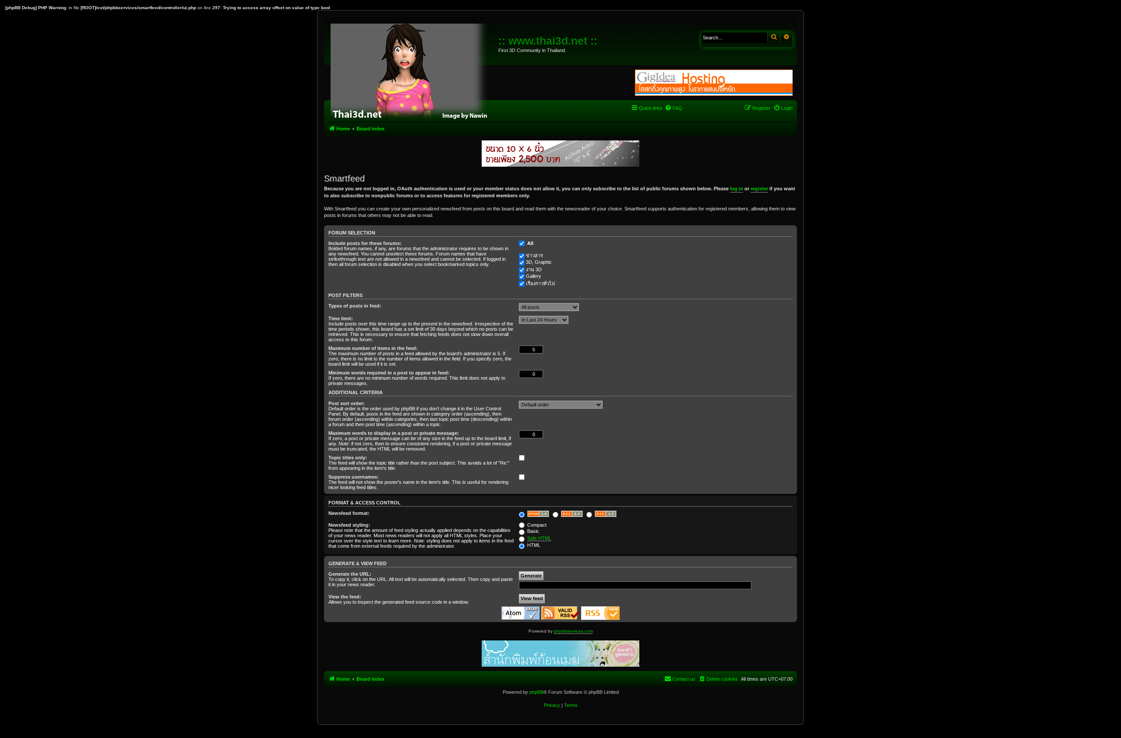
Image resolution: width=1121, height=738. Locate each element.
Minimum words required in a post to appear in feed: (389, 372)
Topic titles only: (347, 457)
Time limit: (340, 318)
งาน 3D (534, 269)
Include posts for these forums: (365, 243)
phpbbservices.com (573, 631)
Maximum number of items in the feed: (373, 348)
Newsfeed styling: (349, 525)
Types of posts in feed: (354, 305)
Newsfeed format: (349, 513)
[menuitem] (673, 108)
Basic (532, 531)
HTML (533, 545)
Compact (536, 525)
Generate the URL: (349, 574)
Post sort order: (346, 403)
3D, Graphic (539, 262)
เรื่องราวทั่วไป (540, 283)
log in (736, 188)
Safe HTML (539, 538)
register (759, 188)
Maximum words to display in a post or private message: (393, 433)
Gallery (533, 276)
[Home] (412, 70)
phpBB (536, 692)
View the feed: (344, 596)
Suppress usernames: (353, 476)
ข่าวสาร (534, 255)
